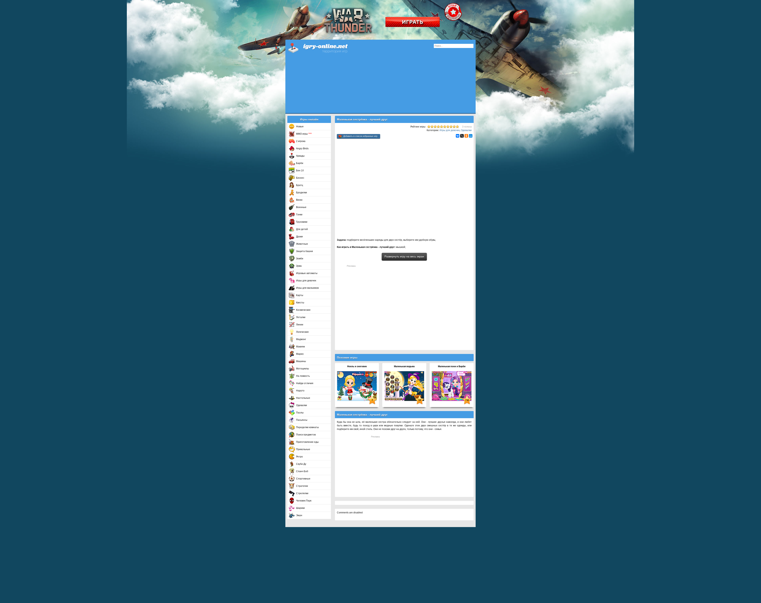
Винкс (299, 199)
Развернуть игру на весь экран (404, 256)
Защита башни (304, 251)
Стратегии (302, 486)
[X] (462, 136)
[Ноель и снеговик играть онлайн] (357, 385)
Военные (301, 207)
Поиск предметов (306, 434)
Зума (299, 266)
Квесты (300, 302)
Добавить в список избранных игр (360, 136)
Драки (299, 236)
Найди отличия (304, 383)
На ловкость (303, 376)
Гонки (299, 214)
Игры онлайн (323, 48)
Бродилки (301, 192)
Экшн (299, 515)
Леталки (300, 317)
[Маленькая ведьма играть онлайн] (404, 385)
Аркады (300, 155)
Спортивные (303, 478)
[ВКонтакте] (457, 136)
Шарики (300, 508)
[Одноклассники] (466, 136)
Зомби (299, 258)
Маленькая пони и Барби (452, 366)
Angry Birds (302, 148)
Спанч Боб (302, 471)
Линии (299, 324)
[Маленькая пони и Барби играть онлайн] (451, 385)
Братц (299, 185)
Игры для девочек (306, 280)
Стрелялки (302, 493)
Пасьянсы (301, 420)
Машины (301, 361)
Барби (299, 163)
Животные (302, 244)
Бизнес (300, 177)
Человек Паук (303, 500)
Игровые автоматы (306, 273)
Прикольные (303, 449)
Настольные (303, 398)
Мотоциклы (302, 368)
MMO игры (304, 133)
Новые (300, 126)
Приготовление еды (307, 442)
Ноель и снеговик (357, 366)
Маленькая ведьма (404, 366)
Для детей (302, 229)
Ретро (299, 456)
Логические (302, 332)
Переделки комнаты (307, 427)
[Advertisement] (380, 85)
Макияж (300, 346)
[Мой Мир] (470, 136)
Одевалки (301, 405)
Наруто (300, 390)
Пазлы (300, 412)
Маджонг (301, 339)
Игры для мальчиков (307, 288)
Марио (300, 354)
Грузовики (301, 221)
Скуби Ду (301, 464)
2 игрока (300, 141)
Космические (303, 310)
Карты (299, 295)
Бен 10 (300, 170)
